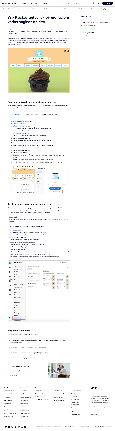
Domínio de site (8, 410)
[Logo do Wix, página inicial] (94, 388)
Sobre (92, 412)
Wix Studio (23, 407)
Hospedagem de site (10, 407)
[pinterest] (18, 426)
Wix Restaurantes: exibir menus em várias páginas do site (95, 9)
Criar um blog (24, 400)
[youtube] (9, 426)
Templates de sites (9, 390)
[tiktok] (15, 426)
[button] (38, 341)
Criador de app (8, 416)
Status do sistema (58, 400)
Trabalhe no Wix (75, 414)
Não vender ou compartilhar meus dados (49, 427)
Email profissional (25, 413)
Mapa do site (75, 411)
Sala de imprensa (76, 390)
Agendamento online (26, 394)
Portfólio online (24, 403)
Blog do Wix (38, 390)
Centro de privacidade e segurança (42, 395)
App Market (7, 403)
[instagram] (12, 426)
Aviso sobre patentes (77, 408)
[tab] (15, 114)
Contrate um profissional (60, 394)
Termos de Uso (69, 427)
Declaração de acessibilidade (75, 403)
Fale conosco (94, 414)
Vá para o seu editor (19, 123)
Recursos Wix (8, 400)
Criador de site (8, 394)
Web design (7, 397)
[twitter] (22, 426)
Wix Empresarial (24, 410)
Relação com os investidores (75, 395)
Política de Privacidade (84, 427)
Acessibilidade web (10, 413)
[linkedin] (25, 426)
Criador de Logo (24, 416)
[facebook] (6, 426)
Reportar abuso (58, 397)
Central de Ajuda (58, 390)
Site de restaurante (25, 397)
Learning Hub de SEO (41, 399)
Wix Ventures (75, 399)
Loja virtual (23, 390)
